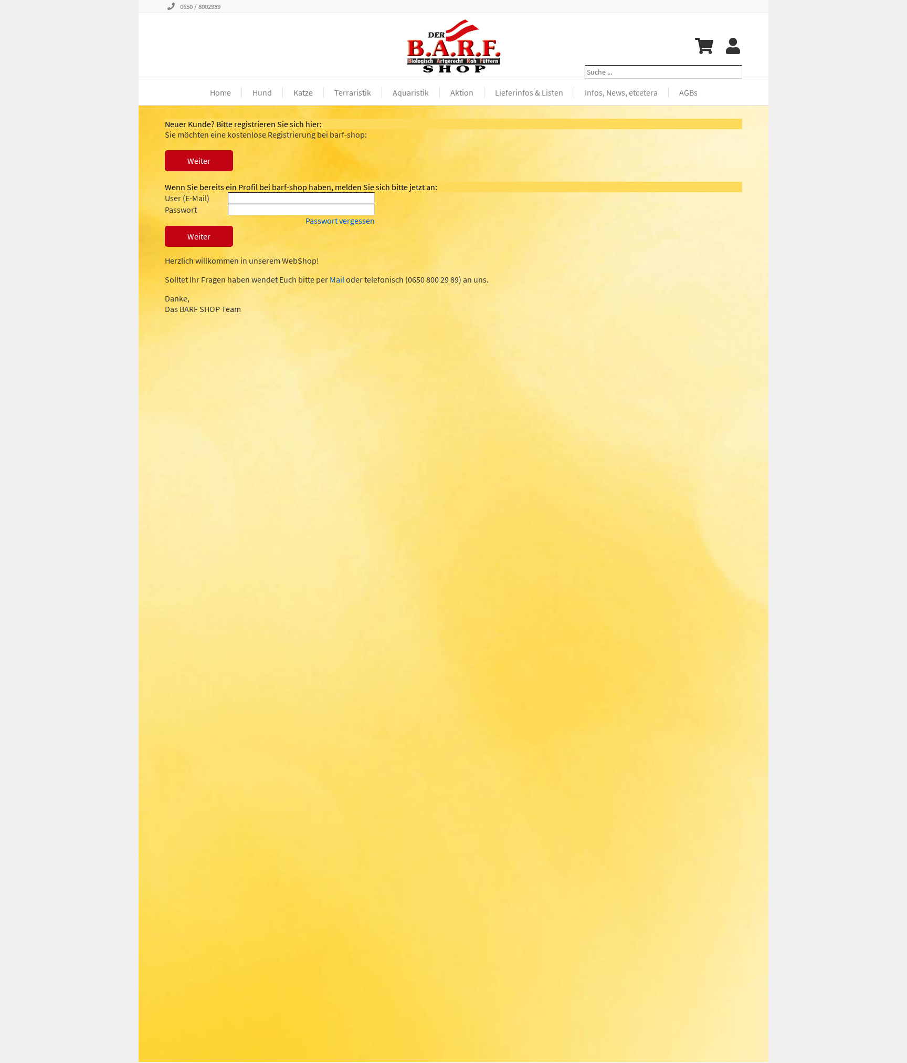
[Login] (733, 46)
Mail (337, 279)
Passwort (181, 209)
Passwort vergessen (340, 220)
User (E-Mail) (187, 198)
